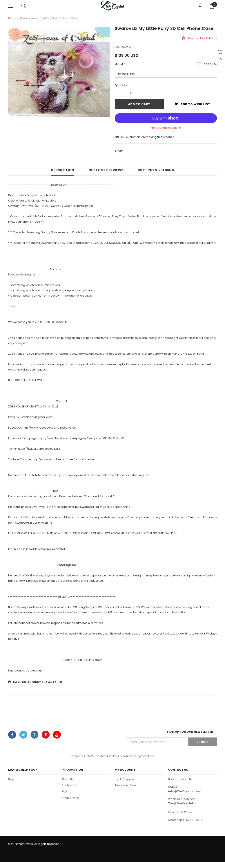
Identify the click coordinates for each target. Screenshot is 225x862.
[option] (59, 72)
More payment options (166, 128)
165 (123, 137)
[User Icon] (200, 6)
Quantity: (121, 85)
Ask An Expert (53, 682)
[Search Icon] (23, 6)
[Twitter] (23, 735)
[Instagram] (34, 735)
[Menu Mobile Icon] (10, 6)
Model (120, 64)
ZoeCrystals (123, 47)
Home (12, 18)
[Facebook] (12, 735)
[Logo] (112, 5)
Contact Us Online (180, 812)
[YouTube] (57, 735)
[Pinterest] (46, 735)
